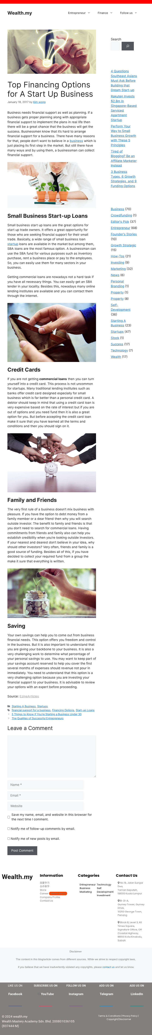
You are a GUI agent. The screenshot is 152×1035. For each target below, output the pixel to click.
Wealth (116, 357)
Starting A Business (24, 706)
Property (117, 292)
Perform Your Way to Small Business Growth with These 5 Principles (123, 135)
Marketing (118, 269)
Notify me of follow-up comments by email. (43, 829)
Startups (42, 706)
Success (117, 344)
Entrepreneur (77, 13)
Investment (103, 895)
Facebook (15, 994)
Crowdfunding (121, 215)
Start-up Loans (85, 710)
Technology (119, 350)
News (115, 275)
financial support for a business (31, 710)
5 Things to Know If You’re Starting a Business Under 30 (47, 714)
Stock (115, 338)
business (76, 141)
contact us (109, 966)
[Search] (128, 46)
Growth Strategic (123, 245)
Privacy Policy (130, 1015)
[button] (90, 12)
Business (117, 209)
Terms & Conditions (109, 1015)
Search (116, 39)
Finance (103, 13)
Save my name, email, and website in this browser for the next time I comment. (51, 817)
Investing (117, 262)
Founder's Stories (124, 234)
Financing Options (63, 710)
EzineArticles (29, 696)
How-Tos (117, 256)
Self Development (105, 890)
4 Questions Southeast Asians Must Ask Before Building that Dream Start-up (124, 80)
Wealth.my (19, 13)
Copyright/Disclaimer (119, 1019)
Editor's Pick (120, 221)
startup (12, 244)
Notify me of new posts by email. (35, 839)
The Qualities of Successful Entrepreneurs (38, 718)
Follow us (126, 13)
